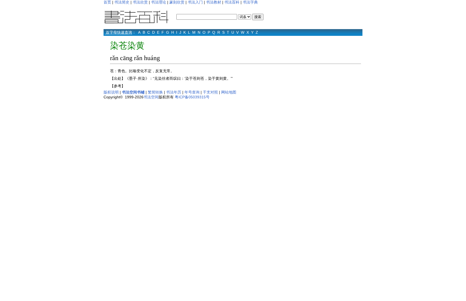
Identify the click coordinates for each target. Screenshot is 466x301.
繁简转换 (155, 92)
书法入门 (195, 2)
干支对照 (210, 92)
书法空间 (151, 97)
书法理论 (158, 2)
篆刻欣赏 (176, 2)
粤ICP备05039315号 (192, 97)
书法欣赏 (140, 2)
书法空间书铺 (133, 92)
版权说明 (111, 92)
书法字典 (250, 2)
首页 (107, 2)
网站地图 (228, 92)
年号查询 (192, 92)
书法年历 (173, 92)
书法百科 (231, 2)
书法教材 (213, 2)
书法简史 (121, 2)
